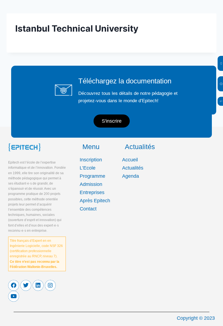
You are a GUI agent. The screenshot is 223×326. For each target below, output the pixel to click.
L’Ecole (87, 168)
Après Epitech (95, 200)
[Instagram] (50, 285)
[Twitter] (25, 285)
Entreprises (92, 192)
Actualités (132, 168)
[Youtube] (13, 296)
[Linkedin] (38, 285)
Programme (92, 176)
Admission (91, 184)
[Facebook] (13, 285)
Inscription (91, 159)
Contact (88, 209)
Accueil (130, 159)
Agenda (130, 176)
